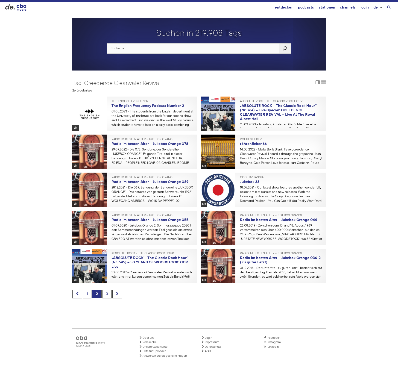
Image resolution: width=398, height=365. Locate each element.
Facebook (273, 337)
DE (376, 7)
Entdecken (284, 7)
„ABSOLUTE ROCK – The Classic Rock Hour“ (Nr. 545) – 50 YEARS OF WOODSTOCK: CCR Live (149, 262)
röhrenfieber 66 (253, 144)
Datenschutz (212, 346)
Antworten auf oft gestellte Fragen (164, 355)
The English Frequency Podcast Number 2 (147, 106)
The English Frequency (130, 101)
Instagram (273, 342)
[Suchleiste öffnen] (389, 8)
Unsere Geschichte (154, 346)
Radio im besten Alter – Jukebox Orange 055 (149, 220)
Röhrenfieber (251, 139)
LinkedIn (272, 346)
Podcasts (306, 7)
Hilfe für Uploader (154, 351)
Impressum (211, 342)
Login (364, 7)
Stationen (327, 7)
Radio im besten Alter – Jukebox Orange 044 (278, 220)
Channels (348, 7)
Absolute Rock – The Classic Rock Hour (271, 101)
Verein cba (149, 342)
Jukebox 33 (249, 182)
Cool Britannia (251, 177)
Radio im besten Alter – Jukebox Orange (142, 139)
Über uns (148, 337)
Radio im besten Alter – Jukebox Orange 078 (149, 144)
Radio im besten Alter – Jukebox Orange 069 (149, 182)
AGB (207, 351)
